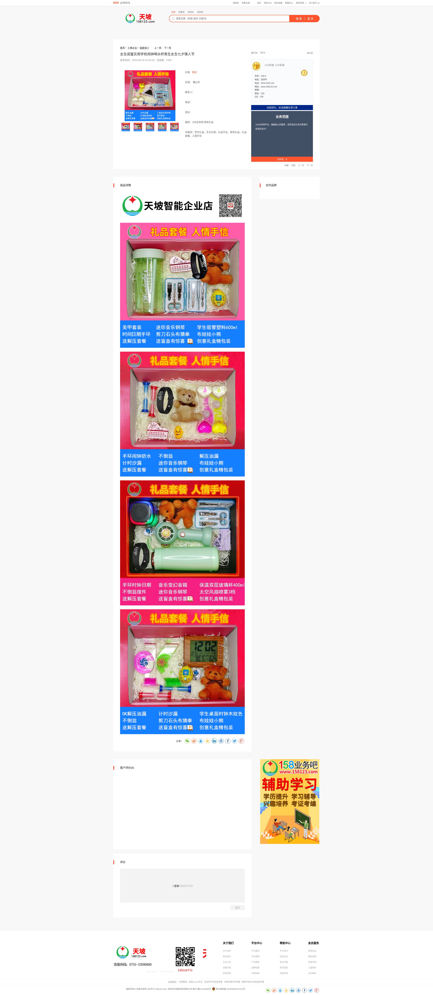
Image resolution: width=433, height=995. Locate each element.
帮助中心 (285, 943)
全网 (173, 12)
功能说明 (284, 973)
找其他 (200, 12)
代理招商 (255, 973)
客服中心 (289, 3)
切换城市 (125, 3)
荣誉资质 (227, 973)
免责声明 (312, 962)
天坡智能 (183, 982)
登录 (176, 886)
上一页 (157, 48)
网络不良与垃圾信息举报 (253, 982)
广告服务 (255, 962)
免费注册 (246, 3)
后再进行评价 (186, 886)
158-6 (262, 52)
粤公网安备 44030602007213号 (230, 989)
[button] (147, 971)
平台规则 (255, 951)
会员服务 (313, 943)
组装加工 (144, 48)
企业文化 (227, 962)
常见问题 (284, 962)
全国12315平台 (196, 982)
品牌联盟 (255, 968)
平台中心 (256, 943)
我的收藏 (278, 3)
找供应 (191, 12)
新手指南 (284, 968)
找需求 (181, 12)
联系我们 (227, 956)
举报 (293, 165)
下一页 (167, 48)
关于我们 (313, 3)
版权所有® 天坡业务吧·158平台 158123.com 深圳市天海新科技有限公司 (159, 989)
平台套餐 (255, 956)
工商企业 (132, 48)
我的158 (267, 3)
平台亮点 (284, 951)
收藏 (286, 165)
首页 (259, 3)
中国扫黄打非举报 (232, 982)
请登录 (236, 3)
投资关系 (284, 956)
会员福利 (312, 973)
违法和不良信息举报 (213, 982)
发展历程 (227, 968)
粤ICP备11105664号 (201, 989)
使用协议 (312, 951)
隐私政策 (312, 956)
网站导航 (300, 3)
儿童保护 (312, 968)
